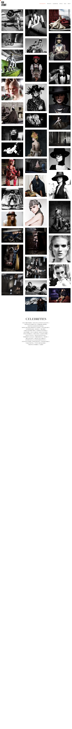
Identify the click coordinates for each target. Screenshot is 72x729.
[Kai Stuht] (3, 3)
